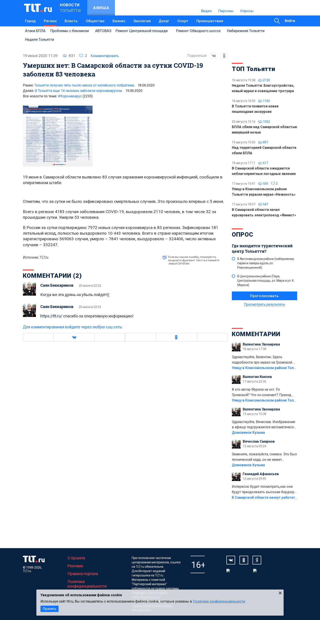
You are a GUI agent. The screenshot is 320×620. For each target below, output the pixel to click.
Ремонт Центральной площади (142, 31)
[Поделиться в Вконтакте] (212, 56)
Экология (142, 21)
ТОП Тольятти (253, 69)
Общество (95, 21)
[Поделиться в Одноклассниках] (222, 56)
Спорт (182, 21)
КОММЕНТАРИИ (256, 334)
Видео (206, 11)
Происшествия (209, 21)
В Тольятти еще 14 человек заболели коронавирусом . (79, 91)
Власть (71, 21)
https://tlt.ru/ (51, 316)
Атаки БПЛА (35, 31)
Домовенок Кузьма (248, 432)
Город (30, 21)
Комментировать (105, 56)
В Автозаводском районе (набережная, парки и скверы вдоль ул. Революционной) (265, 263)
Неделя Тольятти (39, 39)
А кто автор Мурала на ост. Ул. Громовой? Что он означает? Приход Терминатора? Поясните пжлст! (261, 392)
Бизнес (119, 21)
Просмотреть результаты (264, 304)
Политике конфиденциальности (219, 601)
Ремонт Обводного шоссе (198, 31)
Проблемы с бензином (69, 31)
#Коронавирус (75, 96)
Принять (49, 609)
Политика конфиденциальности (87, 583)
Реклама (75, 566)
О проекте (76, 558)
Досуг (164, 21)
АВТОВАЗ (103, 31)
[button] (74, 337)
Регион (50, 21)
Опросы (247, 11)
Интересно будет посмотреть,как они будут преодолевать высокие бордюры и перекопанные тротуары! (264, 489)
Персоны (226, 11)
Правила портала (82, 573)
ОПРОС (242, 234)
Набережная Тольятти (245, 31)
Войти (290, 21)
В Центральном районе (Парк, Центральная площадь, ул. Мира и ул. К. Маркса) (266, 280)
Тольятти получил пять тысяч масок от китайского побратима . (85, 85)
